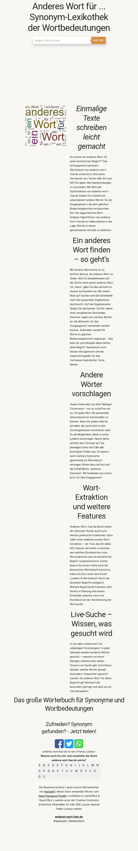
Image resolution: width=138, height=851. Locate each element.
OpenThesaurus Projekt (52, 796)
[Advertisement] (69, 73)
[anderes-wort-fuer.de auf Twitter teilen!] (69, 747)
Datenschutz (76, 821)
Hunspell (49, 791)
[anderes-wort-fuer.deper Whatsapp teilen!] (78, 747)
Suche (98, 40)
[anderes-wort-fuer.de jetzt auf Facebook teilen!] (59, 747)
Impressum (60, 821)
